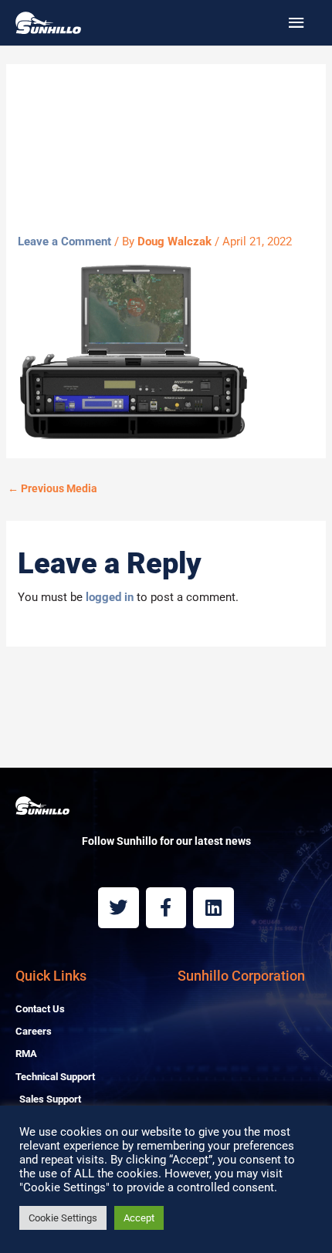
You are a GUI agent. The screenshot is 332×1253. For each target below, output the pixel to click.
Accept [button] (139, 1218)
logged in (110, 597)
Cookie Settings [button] (63, 1218)
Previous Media (52, 488)
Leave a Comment (64, 241)
